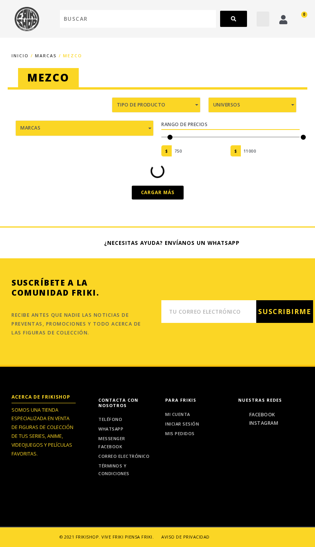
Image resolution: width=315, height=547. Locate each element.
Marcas (46, 55)
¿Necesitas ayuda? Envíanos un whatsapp (172, 242)
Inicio (20, 55)
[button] (263, 19)
